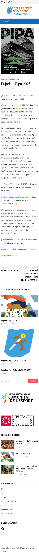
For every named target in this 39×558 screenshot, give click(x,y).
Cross (3, 497)
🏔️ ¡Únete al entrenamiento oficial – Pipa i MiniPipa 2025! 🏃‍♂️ (26, 468)
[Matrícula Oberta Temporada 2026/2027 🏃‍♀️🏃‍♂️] (7, 441)
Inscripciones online (9, 255)
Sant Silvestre (6, 513)
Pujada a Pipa (14, 79)
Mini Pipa (4, 79)
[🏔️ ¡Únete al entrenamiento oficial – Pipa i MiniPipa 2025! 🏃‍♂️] (7, 466)
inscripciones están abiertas (16, 197)
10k (2, 489)
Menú (7, 21)
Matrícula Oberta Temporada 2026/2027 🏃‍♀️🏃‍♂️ (27, 442)
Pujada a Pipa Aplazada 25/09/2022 (16, 370)
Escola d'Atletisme (8, 501)
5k (2, 493)
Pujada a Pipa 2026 (9, 320)
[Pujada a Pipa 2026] (7, 454)
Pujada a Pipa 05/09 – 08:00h (13, 360)
